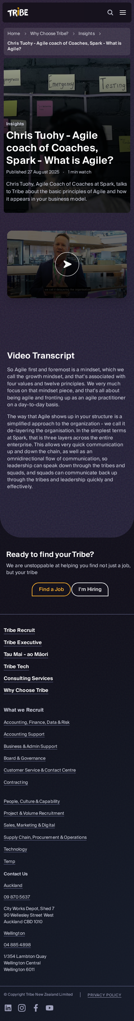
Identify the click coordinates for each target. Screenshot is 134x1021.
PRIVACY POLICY (104, 995)
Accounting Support (24, 735)
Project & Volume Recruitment (34, 813)
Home (13, 34)
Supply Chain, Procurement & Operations (45, 837)
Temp (9, 861)
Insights (87, 34)
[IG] (21, 1007)
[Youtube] (49, 1007)
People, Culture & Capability (32, 801)
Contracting (16, 782)
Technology (15, 850)
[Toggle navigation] (123, 12)
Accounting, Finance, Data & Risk (36, 722)
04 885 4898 (17, 945)
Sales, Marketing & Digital (29, 825)
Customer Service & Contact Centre (40, 770)
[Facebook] (35, 1007)
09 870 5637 (17, 897)
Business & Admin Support (30, 746)
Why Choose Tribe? (49, 34)
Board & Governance (24, 758)
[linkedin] (8, 1007)
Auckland (13, 886)
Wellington (14, 934)
